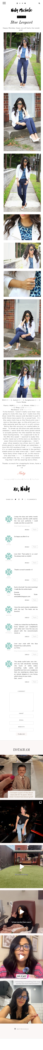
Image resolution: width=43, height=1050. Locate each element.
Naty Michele (21, 11)
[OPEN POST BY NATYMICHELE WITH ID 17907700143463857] (21, 911)
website (21, 726)
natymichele (21, 757)
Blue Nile (28, 409)
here (9, 400)
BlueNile (29, 447)
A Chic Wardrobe (8, 614)
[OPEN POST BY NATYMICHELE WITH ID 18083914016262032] (21, 866)
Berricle (28, 407)
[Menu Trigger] (4, 3)
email (21, 720)
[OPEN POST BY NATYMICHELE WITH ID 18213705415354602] (21, 821)
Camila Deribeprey (9, 631)
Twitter (27, 479)
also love (18, 405)
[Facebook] (19, 499)
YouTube (35, 479)
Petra (8, 650)
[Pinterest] (22, 499)
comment (21, 691)
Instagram (8, 479)
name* (21, 713)
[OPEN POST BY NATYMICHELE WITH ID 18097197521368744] (21, 776)
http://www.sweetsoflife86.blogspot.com (27, 651)
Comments (32, 499)
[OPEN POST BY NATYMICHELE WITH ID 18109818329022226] (21, 956)
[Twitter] (15, 499)
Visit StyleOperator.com (22, 526)
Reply (35, 529)
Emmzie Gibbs (8, 594)
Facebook (18, 479)
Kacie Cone (9, 560)
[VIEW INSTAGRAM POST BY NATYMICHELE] (41, 795)
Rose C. (9, 523)
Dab (9, 668)
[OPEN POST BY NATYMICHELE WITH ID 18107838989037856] (21, 1002)
